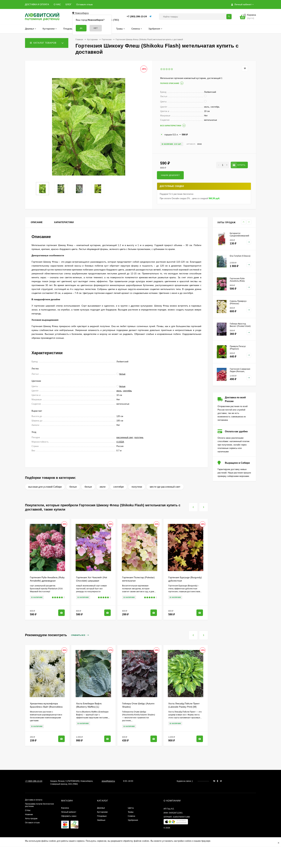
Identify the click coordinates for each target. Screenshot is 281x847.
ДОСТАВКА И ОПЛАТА (37, 4)
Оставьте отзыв (84, 4)
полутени (137, 486)
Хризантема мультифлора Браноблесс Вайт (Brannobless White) (46, 706)
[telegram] (221, 781)
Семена (131, 816)
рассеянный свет (124, 437)
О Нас (28, 810)
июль (119, 390)
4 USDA (120, 442)
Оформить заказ (68, 816)
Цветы (131, 808)
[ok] (217, 781)
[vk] (214, 781)
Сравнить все (78, 635)
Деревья (101, 808)
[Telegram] (150, 16)
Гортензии (107, 39)
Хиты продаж (31, 818)
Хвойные (101, 820)
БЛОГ (69, 4)
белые (73, 486)
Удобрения (133, 820)
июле (103, 486)
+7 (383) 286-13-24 (137, 16)
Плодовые (102, 816)
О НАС (57, 4)
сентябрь (127, 390)
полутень (138, 437)
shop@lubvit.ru (108, 781)
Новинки (29, 814)
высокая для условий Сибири (45, 486)
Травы (131, 812)
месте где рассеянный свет (165, 486)
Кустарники (92, 39)
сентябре (118, 486)
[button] (176, 822)
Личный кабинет (68, 812)
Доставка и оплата (33, 800)
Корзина (65, 808)
